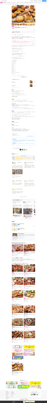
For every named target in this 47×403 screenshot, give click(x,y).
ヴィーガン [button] (44, 2)
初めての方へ (7, 391)
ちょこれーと (15, 162)
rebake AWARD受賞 (21, 38)
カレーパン (31, 36)
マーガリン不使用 (17, 38)
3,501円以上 (18, 36)
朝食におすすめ (16, 37)
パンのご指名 (21, 36)
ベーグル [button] (35, 2)
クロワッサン (31, 37)
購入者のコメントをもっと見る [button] (23, 196)
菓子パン (28, 37)
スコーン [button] (41, 2)
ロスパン (13, 36)
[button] (5, 2)
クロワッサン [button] (38, 2)
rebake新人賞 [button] (30, 2)
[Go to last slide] (13, 14)
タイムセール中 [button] (17, 2)
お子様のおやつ (13, 37)
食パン (26, 37)
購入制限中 (24, 36)
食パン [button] (32, 2)
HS (26, 162)
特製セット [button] (14, 2)
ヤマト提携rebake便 (27, 36)
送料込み (34, 37)
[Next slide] (34, 14)
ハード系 (25, 37)
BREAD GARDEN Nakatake (30, 162)
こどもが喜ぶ (20, 37)
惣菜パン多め (15, 36)
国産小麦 (22, 37)
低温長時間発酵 (13, 38)
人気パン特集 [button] (8, 2)
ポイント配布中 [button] (21, 2)
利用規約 (11, 391)
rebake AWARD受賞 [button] (26, 2)
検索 (1, 2)
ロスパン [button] (11, 2)
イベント (18, 229)
